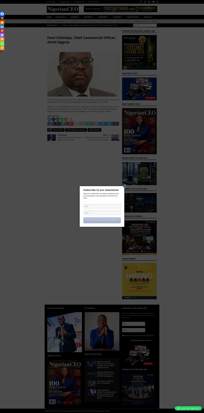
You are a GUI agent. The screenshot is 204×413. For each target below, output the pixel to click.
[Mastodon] (2, 35)
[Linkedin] (2, 27)
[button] (188, 408)
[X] (2, 18)
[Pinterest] (2, 31)
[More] (2, 48)
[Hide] (1, 52)
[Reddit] (2, 22)
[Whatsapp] (2, 44)
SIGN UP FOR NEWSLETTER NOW (102, 220)
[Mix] (2, 39)
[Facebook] (2, 14)
